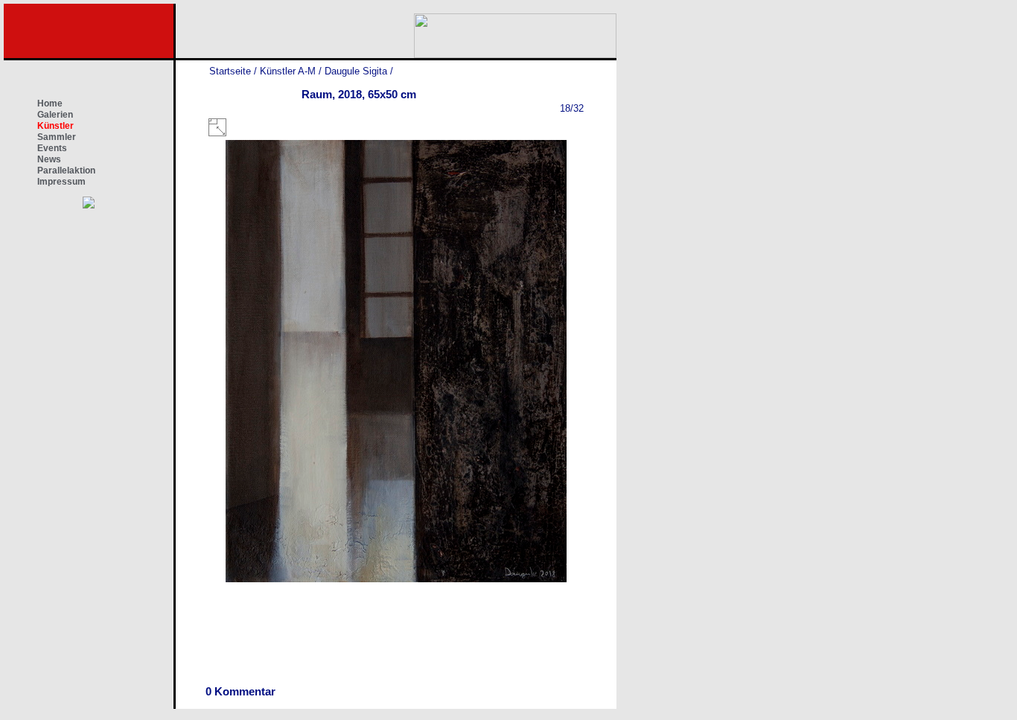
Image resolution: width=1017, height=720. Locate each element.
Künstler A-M (288, 71)
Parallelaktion (66, 170)
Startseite (230, 71)
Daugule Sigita (356, 71)
